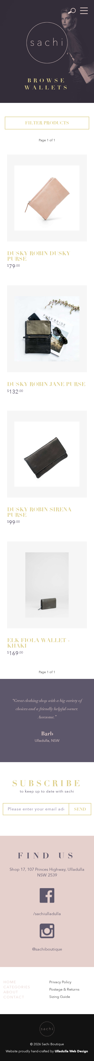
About (10, 992)
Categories (16, 987)
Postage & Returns (64, 989)
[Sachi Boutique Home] (47, 42)
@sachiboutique (47, 949)
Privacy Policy (60, 982)
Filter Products (47, 123)
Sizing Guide (59, 996)
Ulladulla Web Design (71, 1051)
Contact (13, 997)
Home (9, 982)
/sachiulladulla (47, 914)
